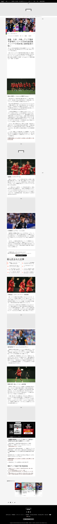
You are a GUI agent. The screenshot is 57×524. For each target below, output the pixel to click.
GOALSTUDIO (42, 1)
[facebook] (28, 512)
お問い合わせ (8, 514)
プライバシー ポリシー (20, 514)
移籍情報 (13, 1)
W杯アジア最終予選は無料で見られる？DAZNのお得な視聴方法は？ (21, 474)
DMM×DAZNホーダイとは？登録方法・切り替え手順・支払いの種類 (21, 473)
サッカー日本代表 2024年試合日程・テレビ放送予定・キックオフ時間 (21, 472)
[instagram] (30, 512)
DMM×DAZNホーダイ (13, 446)
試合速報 (16, 1)
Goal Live (46, 514)
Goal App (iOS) (41, 514)
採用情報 (27, 514)
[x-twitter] (26, 512)
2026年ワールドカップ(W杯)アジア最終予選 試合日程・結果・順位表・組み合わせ (21, 469)
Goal (15, 522)
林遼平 (9, 33)
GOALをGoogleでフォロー (21, 255)
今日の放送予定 (21, 1)
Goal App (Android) (33, 514)
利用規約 (13, 514)
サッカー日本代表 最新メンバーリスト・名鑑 (17, 470)
